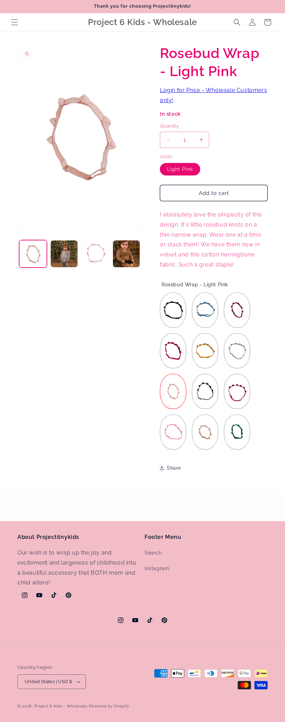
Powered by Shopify (109, 706)
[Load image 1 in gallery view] (33, 254)
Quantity (169, 126)
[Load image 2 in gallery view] (64, 254)
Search (153, 553)
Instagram (157, 568)
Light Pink (180, 169)
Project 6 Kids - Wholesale (61, 706)
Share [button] (174, 468)
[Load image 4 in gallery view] (126, 254)
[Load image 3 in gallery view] (95, 254)
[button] (14, 22)
